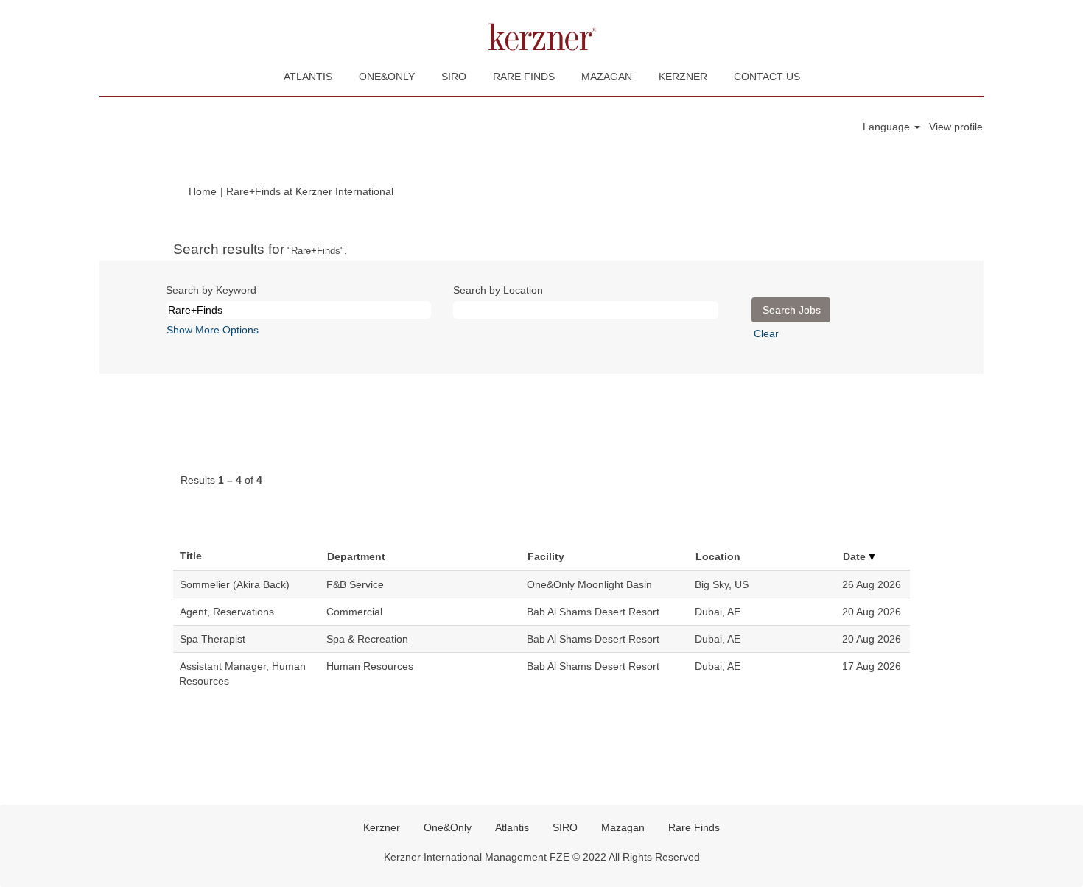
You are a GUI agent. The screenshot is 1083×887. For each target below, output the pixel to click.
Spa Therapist (212, 639)
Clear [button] (766, 333)
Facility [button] (546, 556)
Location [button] (717, 556)
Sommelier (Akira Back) (235, 584)
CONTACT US (767, 76)
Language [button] (888, 126)
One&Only (448, 827)
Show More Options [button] (213, 330)
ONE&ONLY (387, 76)
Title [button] (191, 556)
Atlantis (512, 827)
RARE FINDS (524, 76)
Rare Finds (694, 827)
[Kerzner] (541, 37)
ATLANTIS (308, 76)
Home (203, 191)
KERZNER (683, 76)
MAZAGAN (606, 76)
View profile (956, 126)
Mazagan (623, 827)
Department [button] (356, 556)
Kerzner (381, 827)
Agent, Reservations (227, 612)
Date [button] (856, 556)
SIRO (453, 76)
